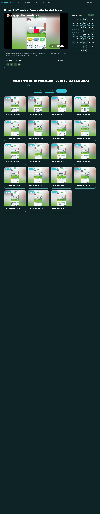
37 (85, 23)
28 (73, 19)
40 (73, 27)
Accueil (20, 2)
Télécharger (46, 2)
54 (81, 35)
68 (89, 42)
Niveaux (29, 2)
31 (85, 19)
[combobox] (90, 2)
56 (89, 35)
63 (93, 39)
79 (85, 50)
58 (73, 39)
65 (77, 42)
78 (81, 50)
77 (77, 50)
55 (85, 35)
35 (77, 23)
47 (77, 31)
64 (73, 42)
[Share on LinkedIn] (15, 64)
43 (85, 27)
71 (77, 46)
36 (81, 23)
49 (85, 31)
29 (77, 19)
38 (89, 23)
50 (89, 31)
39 (93, 23)
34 (73, 23)
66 (81, 42)
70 (73, 46)
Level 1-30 (38, 91)
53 (77, 35)
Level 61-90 (61, 91)
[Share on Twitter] (7, 64)
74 (89, 46)
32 (89, 19)
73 (85, 46)
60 (81, 39)
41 (77, 27)
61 (85, 39)
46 (73, 31)
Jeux (37, 2)
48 (81, 31)
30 (81, 19)
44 (89, 27)
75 (93, 46)
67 (85, 42)
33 (93, 19)
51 (92, 31)
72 (81, 46)
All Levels (91, 15)
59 (77, 39)
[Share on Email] (19, 64)
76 (73, 50)
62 (89, 39)
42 (81, 27)
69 (93, 42)
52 (73, 35)
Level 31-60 (49, 91)
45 (93, 27)
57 (93, 35)
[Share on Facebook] (11, 64)
